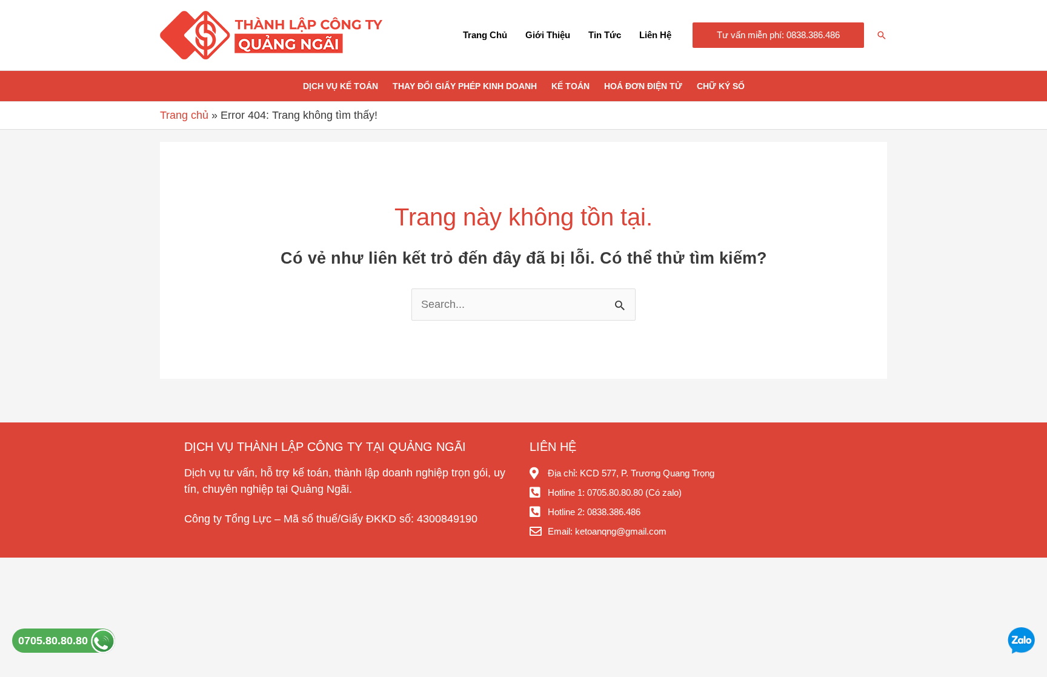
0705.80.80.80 (54, 641)
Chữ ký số (721, 86)
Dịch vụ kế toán (340, 86)
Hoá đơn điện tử (643, 86)
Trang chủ (485, 35)
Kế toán (570, 86)
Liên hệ (655, 35)
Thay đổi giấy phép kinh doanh (465, 86)
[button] (778, 35)
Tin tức (604, 35)
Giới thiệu (547, 35)
